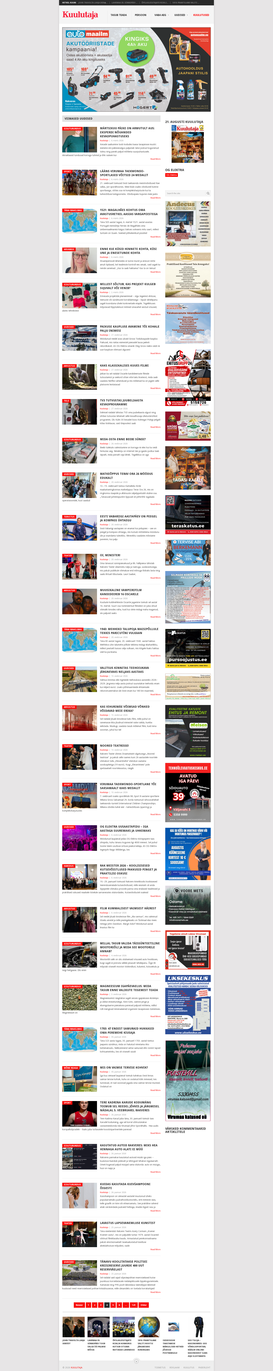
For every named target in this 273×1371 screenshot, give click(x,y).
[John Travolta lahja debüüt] (74, 1327)
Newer (79, 1305)
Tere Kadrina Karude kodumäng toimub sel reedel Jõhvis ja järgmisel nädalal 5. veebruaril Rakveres (129, 1106)
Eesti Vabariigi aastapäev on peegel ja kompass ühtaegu (128, 518)
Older (144, 1305)
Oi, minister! (110, 555)
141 (134, 1305)
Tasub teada (119, 15)
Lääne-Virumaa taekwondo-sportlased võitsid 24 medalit (124, 173)
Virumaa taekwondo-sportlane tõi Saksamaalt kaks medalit (128, 786)
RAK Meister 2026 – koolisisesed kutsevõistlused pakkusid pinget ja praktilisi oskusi (128, 869)
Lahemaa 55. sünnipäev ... (124, 3)
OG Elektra (171, 175)
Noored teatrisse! (114, 745)
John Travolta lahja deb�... (92, 3)
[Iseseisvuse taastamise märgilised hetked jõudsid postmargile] (174, 1327)
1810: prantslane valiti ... (185, 3)
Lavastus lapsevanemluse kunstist (127, 1223)
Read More (156, 159)
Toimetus (160, 1367)
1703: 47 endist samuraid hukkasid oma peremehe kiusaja (127, 1030)
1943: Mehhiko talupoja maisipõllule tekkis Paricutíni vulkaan (129, 631)
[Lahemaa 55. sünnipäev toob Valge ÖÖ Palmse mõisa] (99, 1327)
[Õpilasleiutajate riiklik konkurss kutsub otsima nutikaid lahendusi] (124, 1327)
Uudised (179, 15)
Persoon (140, 15)
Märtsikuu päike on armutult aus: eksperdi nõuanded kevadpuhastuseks (127, 132)
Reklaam (174, 1367)
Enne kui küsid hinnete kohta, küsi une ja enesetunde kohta (128, 251)
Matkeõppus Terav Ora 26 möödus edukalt (126, 475)
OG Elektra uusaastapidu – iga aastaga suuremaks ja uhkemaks (125, 828)
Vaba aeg (160, 15)
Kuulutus (188, 1367)
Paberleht (204, 1367)
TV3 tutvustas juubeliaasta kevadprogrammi (121, 402)
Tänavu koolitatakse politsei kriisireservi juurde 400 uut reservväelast (123, 1265)
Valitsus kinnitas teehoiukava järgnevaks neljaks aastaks (124, 669)
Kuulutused (201, 15)
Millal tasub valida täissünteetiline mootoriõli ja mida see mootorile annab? (130, 947)
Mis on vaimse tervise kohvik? (124, 1067)
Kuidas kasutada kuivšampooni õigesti (125, 1186)
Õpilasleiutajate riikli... (155, 3)
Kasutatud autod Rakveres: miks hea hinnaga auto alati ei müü (129, 1147)
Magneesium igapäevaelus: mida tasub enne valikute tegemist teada (129, 988)
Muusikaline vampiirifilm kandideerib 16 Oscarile (121, 592)
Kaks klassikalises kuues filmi (124, 365)
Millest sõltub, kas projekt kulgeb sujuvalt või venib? (128, 286)
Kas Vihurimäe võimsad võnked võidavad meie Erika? (125, 708)
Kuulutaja (104, 140)
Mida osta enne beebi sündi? (123, 439)
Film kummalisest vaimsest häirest (128, 908)
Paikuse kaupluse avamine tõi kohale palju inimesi (129, 328)
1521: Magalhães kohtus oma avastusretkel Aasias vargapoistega (129, 212)
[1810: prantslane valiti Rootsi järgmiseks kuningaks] (149, 1327)
